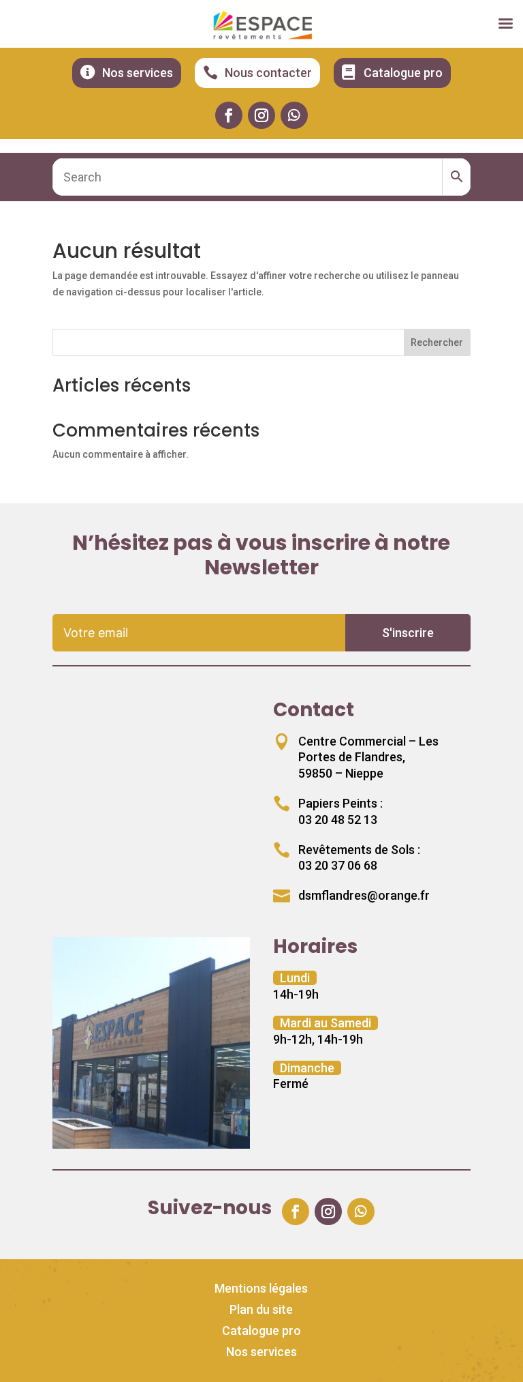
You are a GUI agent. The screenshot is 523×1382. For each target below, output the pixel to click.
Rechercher (437, 342)
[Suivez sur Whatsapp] (294, 115)
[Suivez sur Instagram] (261, 115)
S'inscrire (408, 633)
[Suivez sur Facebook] (228, 115)
